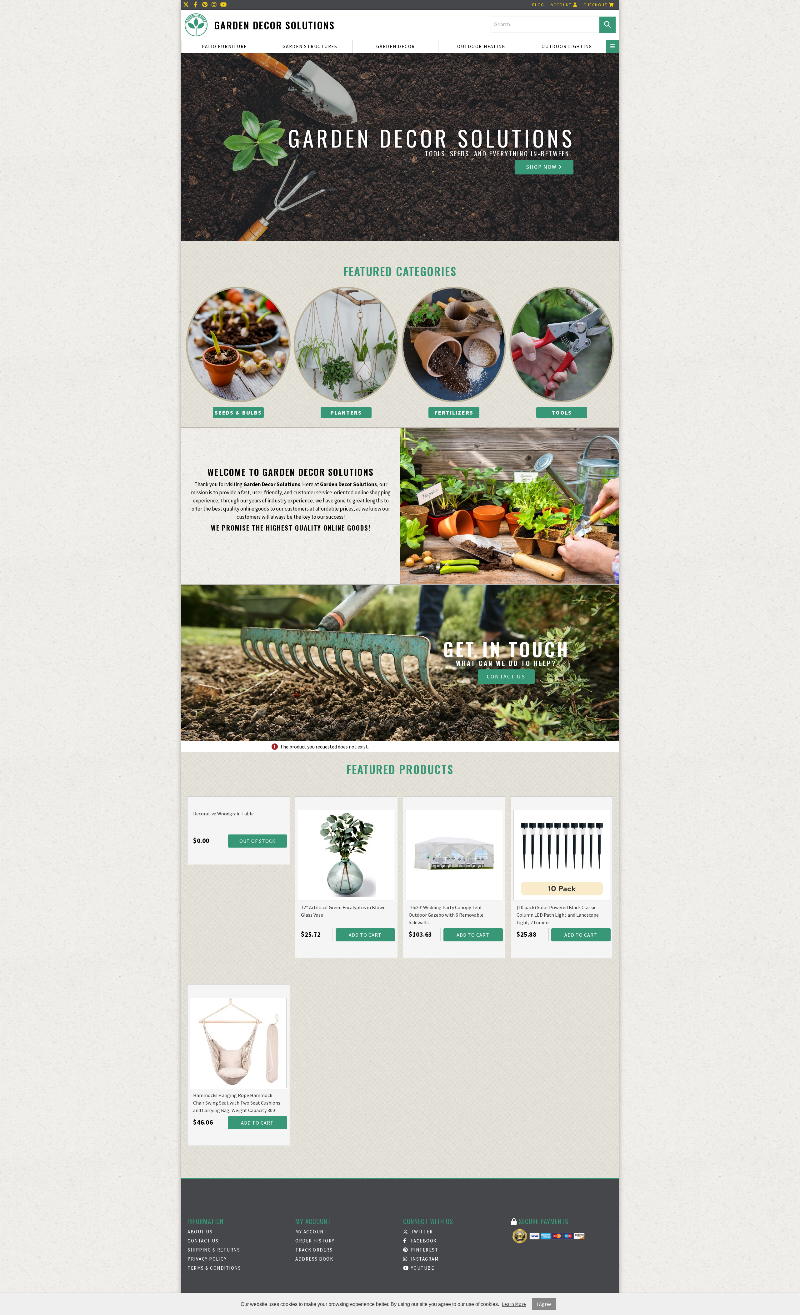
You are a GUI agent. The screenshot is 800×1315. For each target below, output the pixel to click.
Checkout (596, 5)
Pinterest (423, 1250)
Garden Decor (395, 46)
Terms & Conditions (214, 1268)
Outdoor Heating (481, 46)
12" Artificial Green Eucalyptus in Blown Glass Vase (343, 911)
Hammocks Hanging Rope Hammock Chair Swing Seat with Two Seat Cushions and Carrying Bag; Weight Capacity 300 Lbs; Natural (236, 1103)
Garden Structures (310, 46)
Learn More (514, 1304)
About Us (200, 1232)
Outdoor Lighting (567, 46)
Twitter (421, 1232)
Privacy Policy (207, 1259)
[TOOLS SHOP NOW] (561, 344)
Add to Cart (365, 935)
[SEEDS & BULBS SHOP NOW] (238, 344)
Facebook (423, 1241)
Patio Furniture (224, 46)
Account (562, 5)
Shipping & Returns (214, 1250)
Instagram (423, 1259)
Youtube (421, 1268)
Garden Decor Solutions (274, 25)
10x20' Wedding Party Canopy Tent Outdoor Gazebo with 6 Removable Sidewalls (446, 914)
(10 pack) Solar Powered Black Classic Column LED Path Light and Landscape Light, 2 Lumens (558, 914)
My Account (311, 1232)
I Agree (544, 1304)
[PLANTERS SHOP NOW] (346, 344)
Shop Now (542, 167)
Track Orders (313, 1250)
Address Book (314, 1259)
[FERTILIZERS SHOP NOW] (454, 344)
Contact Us (506, 676)
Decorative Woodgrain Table (223, 813)
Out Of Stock (257, 841)
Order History (315, 1241)
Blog (538, 5)
